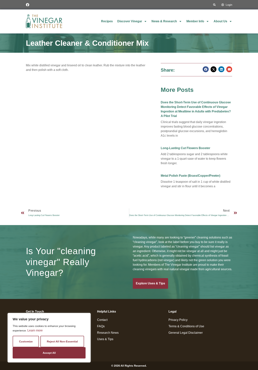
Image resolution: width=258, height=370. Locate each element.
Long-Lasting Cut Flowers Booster (185, 148)
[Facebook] (27, 4)
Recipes (107, 21)
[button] (214, 5)
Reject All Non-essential (62, 341)
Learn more (35, 330)
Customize (26, 341)
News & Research (164, 21)
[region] (49, 337)
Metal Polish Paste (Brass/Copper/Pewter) (190, 175)
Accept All (49, 352)
